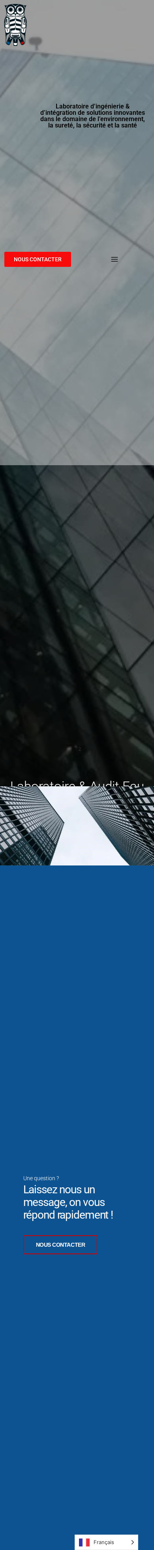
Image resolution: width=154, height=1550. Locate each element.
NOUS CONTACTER (60, 1245)
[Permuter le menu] (114, 259)
